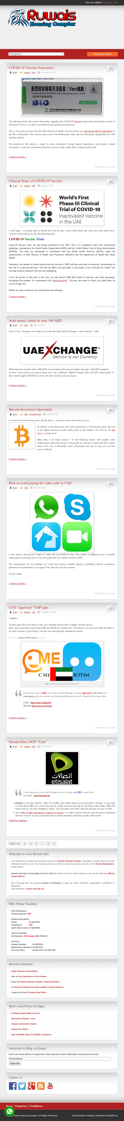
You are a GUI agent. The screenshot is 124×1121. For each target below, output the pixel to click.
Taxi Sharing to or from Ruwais (33, 976)
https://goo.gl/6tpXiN (40, 703)
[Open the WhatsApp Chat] (10, 1111)
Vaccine (77, 121)
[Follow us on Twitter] (22, 1086)
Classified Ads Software (83, 1115)
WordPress (113, 1115)
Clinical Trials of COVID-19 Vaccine (35, 180)
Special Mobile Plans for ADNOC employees (31, 1034)
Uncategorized (35, 414)
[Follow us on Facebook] (13, 1086)
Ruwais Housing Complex (69, 861)
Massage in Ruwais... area (23, 1019)
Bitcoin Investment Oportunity (30, 409)
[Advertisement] (50, 39)
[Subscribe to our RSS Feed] (41, 1086)
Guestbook (33, 971)
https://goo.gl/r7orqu (41, 706)
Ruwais (27, 72)
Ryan (15, 72)
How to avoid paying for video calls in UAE (40, 482)
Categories (21, 1106)
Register (106, 2)
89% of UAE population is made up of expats (42, 812)
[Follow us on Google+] (31, 1086)
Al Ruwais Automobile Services (25, 1013)
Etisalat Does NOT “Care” (28, 741)
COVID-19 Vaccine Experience (31, 67)
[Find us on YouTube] (50, 1086)
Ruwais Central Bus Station (23, 1024)
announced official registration (98, 131)
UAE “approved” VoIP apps (29, 607)
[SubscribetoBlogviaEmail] (27, 1048)
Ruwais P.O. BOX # (19, 1029)
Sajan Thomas (17, 971)
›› (54, 843)
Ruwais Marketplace (104, 864)
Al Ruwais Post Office (36, 992)
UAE (33, 72)
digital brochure (60, 280)
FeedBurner (36, 1106)
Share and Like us (35, 889)
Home (9, 1106)
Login (113, 2)
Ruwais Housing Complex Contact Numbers (39, 982)
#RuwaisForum (102, 54)
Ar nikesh (15, 987)
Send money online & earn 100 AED (35, 320)
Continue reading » (17, 157)
